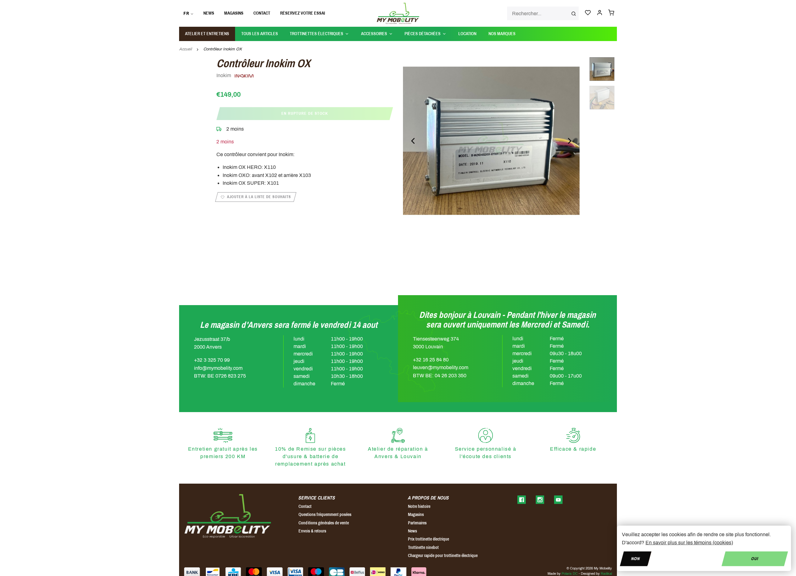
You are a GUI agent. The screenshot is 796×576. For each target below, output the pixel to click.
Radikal (606, 573)
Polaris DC (570, 573)
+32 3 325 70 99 (212, 360)
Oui (754, 558)
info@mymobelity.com (218, 368)
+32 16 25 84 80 (431, 359)
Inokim (224, 75)
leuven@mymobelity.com (440, 367)
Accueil (185, 49)
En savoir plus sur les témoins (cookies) (689, 542)
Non (635, 558)
